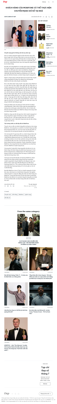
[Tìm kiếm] (49, 2)
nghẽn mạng (28, 194)
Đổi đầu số (7, 197)
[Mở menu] (53, 2)
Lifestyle (49, 66)
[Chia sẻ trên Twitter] (49, 17)
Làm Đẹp (48, 48)
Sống (48, 29)
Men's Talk (48, 39)
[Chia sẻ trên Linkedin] (52, 17)
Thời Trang (48, 57)
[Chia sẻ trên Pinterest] (46, 17)
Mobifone (21, 194)
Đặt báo (44, 1)
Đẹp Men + (7, 272)
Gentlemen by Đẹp (10, 16)
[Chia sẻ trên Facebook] (43, 17)
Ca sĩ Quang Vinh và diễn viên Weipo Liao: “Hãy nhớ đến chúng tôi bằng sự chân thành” (28, 242)
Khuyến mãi (8, 194)
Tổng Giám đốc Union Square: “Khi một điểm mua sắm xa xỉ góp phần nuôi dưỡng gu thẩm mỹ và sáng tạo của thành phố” (41, 276)
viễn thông (14, 194)
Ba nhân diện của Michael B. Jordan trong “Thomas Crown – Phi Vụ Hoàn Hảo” (39, 312)
